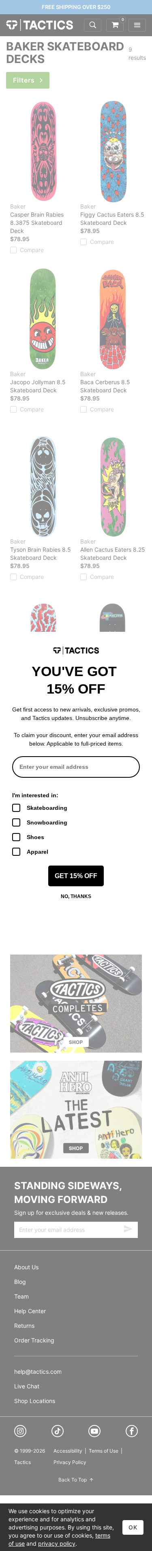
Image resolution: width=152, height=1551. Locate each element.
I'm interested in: (35, 795)
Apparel (37, 851)
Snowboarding (47, 822)
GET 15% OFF (76, 875)
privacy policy (56, 1543)
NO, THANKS (76, 896)
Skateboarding (47, 808)
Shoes (35, 837)
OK (132, 1527)
